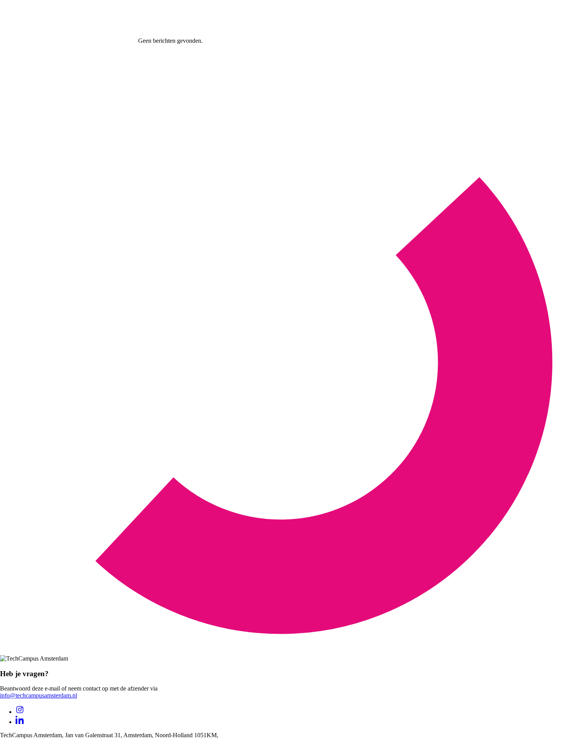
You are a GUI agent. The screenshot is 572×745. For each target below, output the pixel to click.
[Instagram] (20, 711)
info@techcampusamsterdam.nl (38, 695)
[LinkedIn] (20, 722)
